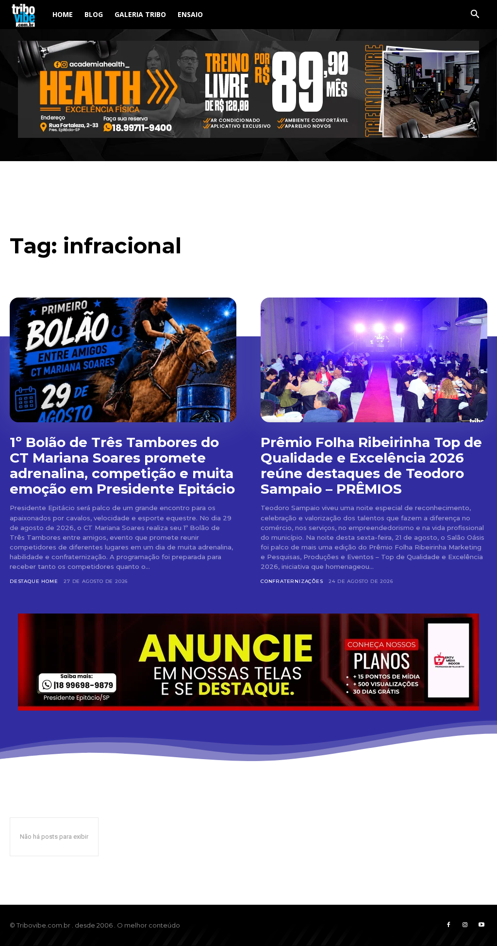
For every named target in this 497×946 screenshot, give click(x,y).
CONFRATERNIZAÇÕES (292, 581)
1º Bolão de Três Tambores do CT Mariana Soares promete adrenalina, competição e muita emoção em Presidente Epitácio (122, 466)
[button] (474, 15)
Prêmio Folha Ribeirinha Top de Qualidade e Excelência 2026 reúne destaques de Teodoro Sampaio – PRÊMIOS (371, 466)
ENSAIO (190, 14)
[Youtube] (481, 925)
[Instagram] (465, 925)
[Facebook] (448, 925)
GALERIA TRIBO (140, 14)
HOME (62, 14)
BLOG (93, 14)
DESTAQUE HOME (34, 581)
